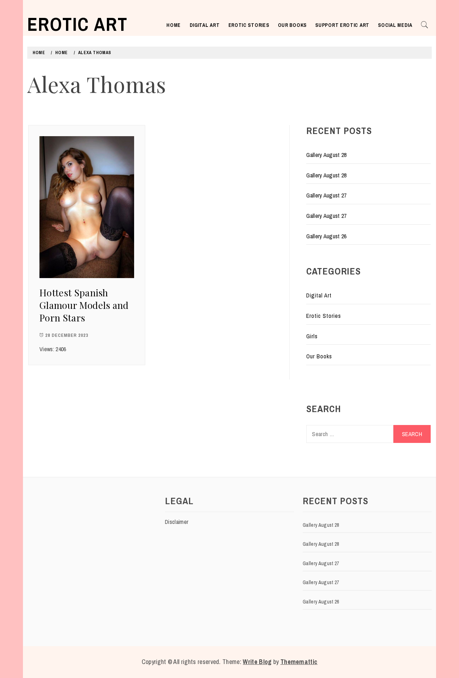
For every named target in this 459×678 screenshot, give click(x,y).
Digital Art (205, 25)
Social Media (395, 25)
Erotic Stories (248, 25)
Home (173, 25)
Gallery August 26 (326, 236)
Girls (312, 336)
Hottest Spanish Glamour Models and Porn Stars (84, 305)
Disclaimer (176, 522)
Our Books (292, 25)
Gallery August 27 (326, 195)
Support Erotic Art (342, 25)
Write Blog (257, 661)
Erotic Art (77, 24)
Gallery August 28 (326, 155)
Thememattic (299, 661)
